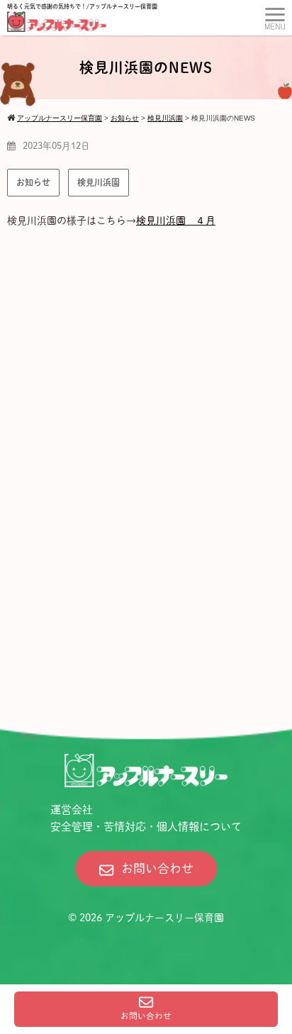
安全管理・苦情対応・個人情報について (146, 826)
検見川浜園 (98, 182)
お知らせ (33, 182)
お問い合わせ (146, 1016)
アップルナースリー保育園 (164, 918)
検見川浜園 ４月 (175, 221)
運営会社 (71, 809)
